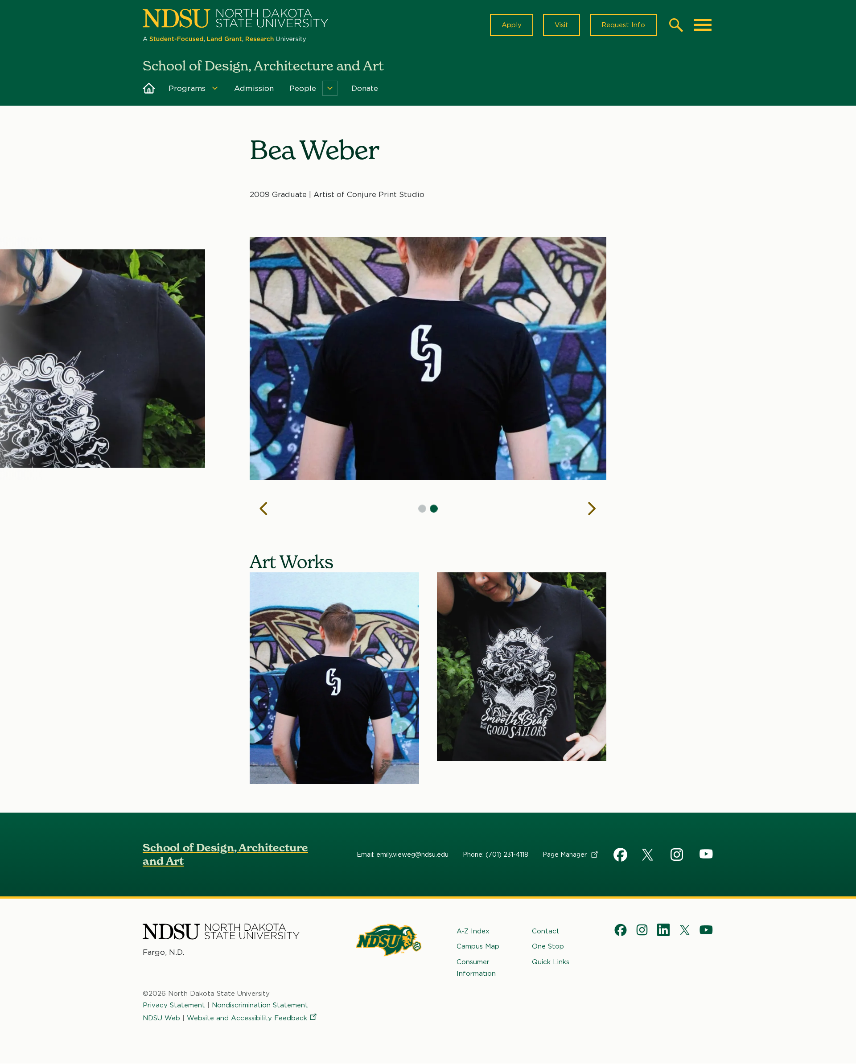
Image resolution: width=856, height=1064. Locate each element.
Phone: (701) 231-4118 (495, 854)
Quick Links (550, 962)
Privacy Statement (174, 1005)
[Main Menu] (702, 25)
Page (565, 854)
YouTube (706, 854)
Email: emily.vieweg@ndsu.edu (403, 854)
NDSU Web (161, 1018)
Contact (546, 931)
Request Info (623, 25)
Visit (561, 25)
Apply (512, 25)
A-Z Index (473, 931)
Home (149, 88)
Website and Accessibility (247, 1018)
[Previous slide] (264, 508)
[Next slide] (592, 508)
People (303, 88)
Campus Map (478, 946)
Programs (187, 88)
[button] (422, 508)
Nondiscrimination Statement (260, 1005)
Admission (254, 88)
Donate (365, 88)
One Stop (548, 946)
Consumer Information (476, 968)
